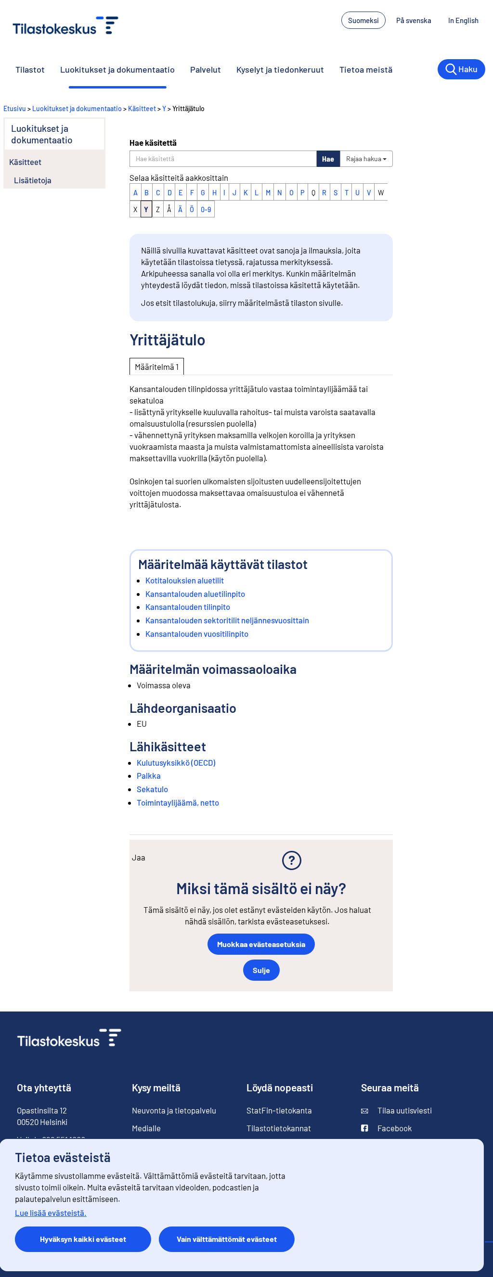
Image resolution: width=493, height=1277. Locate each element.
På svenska (413, 20)
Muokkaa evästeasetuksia (261, 943)
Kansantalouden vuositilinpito (196, 633)
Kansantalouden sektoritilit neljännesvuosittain (227, 620)
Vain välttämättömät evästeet (227, 1238)
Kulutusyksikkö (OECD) (176, 762)
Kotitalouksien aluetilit (184, 580)
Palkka (149, 775)
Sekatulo (152, 789)
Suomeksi (363, 20)
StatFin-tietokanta (279, 1110)
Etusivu (14, 108)
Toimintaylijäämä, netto (178, 802)
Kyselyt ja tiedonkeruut (280, 69)
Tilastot (30, 69)
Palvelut (205, 69)
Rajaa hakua (364, 158)
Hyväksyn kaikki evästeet (83, 1238)
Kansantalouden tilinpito (187, 606)
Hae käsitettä (153, 142)
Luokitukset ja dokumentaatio (117, 69)
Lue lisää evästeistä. (51, 1212)
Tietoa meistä (365, 69)
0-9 (206, 209)
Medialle (146, 1128)
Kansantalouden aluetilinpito (195, 593)
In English (463, 20)
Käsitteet (142, 108)
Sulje (261, 969)
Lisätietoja (33, 180)
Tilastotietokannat (278, 1128)
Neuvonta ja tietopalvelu (174, 1110)
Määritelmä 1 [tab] (157, 366)
